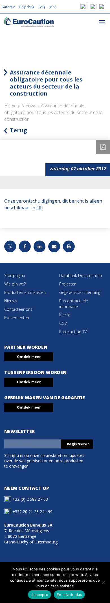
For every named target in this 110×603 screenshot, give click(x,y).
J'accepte (39, 594)
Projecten (67, 284)
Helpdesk (26, 6)
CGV (63, 323)
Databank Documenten (80, 275)
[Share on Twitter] (10, 246)
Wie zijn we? (15, 284)
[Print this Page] (69, 246)
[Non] (103, 582)
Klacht (64, 315)
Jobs (52, 6)
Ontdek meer (29, 356)
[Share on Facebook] (25, 246)
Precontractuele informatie (73, 303)
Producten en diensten (25, 292)
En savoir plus (69, 594)
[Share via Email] (54, 246)
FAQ (41, 6)
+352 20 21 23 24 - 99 (32, 511)
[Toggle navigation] (102, 22)
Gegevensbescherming (79, 292)
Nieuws (28, 106)
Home (10, 106)
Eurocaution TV (73, 331)
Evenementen (16, 317)
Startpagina (14, 275)
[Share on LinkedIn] (39, 246)
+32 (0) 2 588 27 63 (30, 499)
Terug (18, 130)
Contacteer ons (18, 309)
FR (38, 208)
